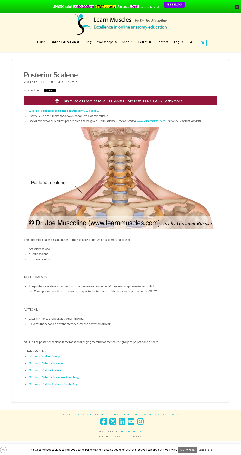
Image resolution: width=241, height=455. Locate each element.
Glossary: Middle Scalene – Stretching (53, 384)
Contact (116, 414)
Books (94, 414)
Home (66, 414)
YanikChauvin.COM (130, 431)
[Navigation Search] (191, 43)
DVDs (85, 414)
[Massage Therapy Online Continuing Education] (120, 24)
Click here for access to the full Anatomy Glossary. (64, 110)
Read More (205, 449)
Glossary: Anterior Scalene (46, 363)
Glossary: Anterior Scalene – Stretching (54, 377)
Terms (166, 414)
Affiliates (139, 414)
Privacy (154, 414)
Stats (127, 414)
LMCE (76, 414)
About (105, 414)
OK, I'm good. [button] (187, 449)
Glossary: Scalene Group (44, 356)
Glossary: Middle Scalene (45, 370)
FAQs (175, 414)
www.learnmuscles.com (151, 121)
